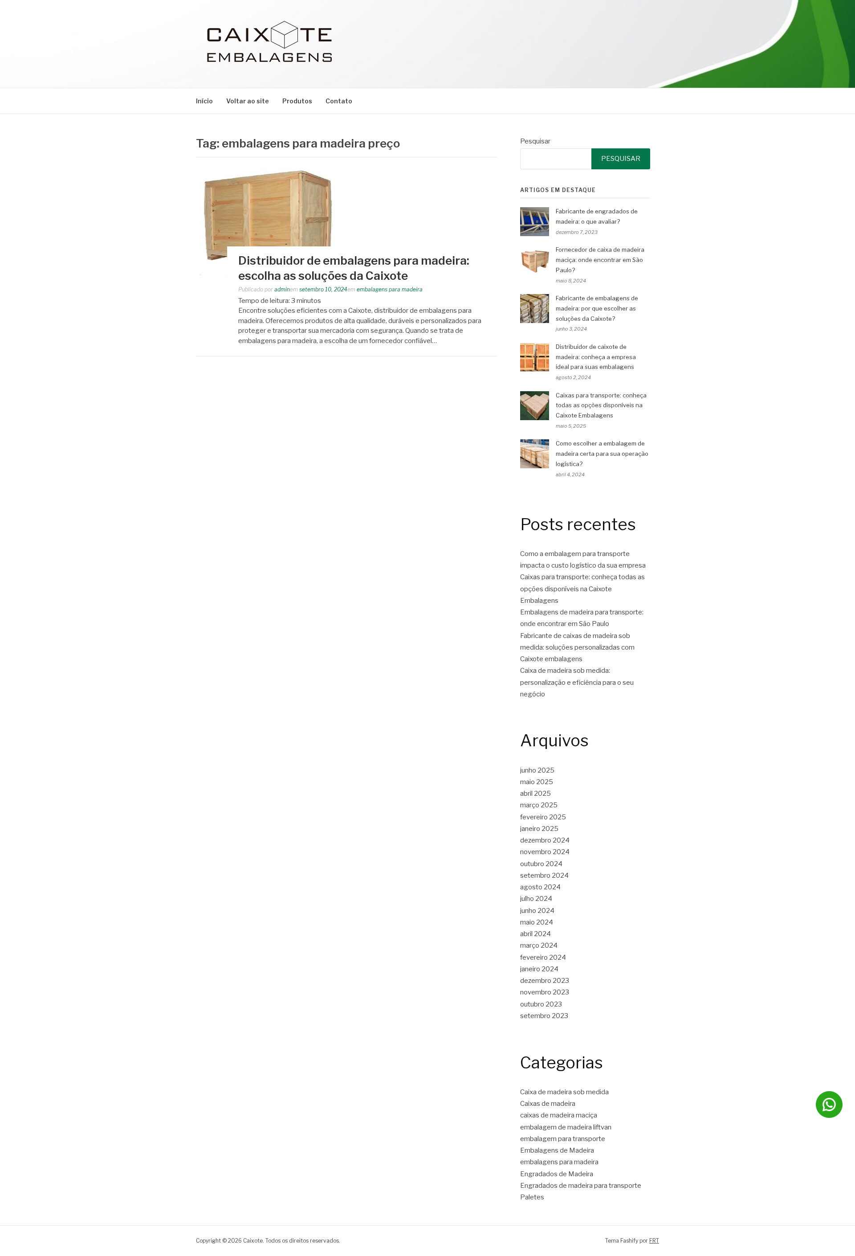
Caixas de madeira (547, 1104)
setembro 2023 (544, 1016)
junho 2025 (537, 770)
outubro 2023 (541, 1004)
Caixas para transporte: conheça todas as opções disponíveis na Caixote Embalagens (601, 405)
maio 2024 (536, 922)
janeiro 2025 (539, 829)
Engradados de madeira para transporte (580, 1186)
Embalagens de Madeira (557, 1150)
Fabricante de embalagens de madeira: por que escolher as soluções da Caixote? (597, 308)
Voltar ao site (247, 101)
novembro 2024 (545, 852)
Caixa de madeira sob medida (564, 1092)
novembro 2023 (544, 992)
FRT (654, 1240)
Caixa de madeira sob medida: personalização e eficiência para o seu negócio (577, 682)
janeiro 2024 (539, 969)
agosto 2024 (540, 887)
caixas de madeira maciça (558, 1115)
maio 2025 (536, 782)
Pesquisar (535, 141)
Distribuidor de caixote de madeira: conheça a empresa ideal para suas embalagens (596, 357)
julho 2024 (536, 899)
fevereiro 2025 (543, 817)
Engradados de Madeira (556, 1174)
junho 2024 (537, 911)
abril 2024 (535, 934)
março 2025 (539, 805)
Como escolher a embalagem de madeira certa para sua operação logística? (602, 453)
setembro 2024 (544, 875)
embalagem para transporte (562, 1139)
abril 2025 (535, 794)
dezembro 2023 (544, 981)
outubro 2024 (541, 864)
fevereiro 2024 (543, 957)
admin (282, 289)
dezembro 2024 (545, 840)
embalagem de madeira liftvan (565, 1127)
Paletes (532, 1197)
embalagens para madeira (390, 289)
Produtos (297, 101)
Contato (339, 101)
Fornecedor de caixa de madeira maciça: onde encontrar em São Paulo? (600, 260)
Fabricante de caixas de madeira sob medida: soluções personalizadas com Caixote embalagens (577, 647)
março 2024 (539, 945)
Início (204, 101)
